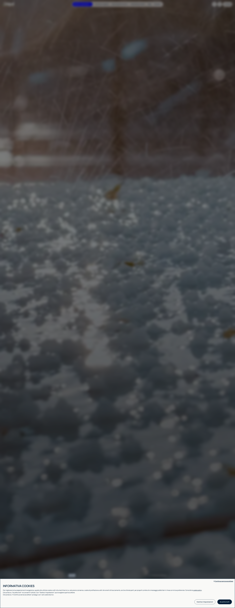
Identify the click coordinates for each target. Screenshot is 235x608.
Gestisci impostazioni (205, 602)
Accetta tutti (225, 602)
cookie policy (197, 590)
